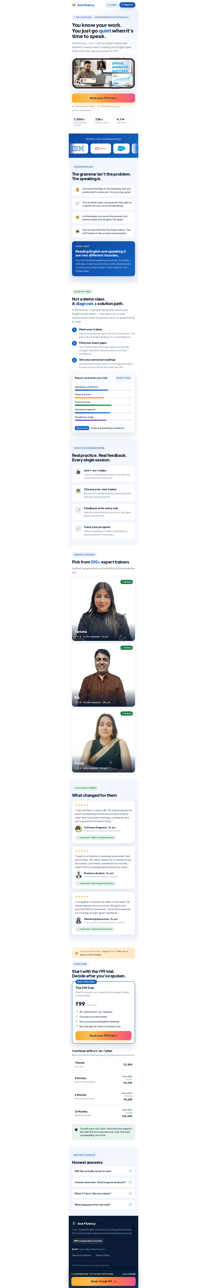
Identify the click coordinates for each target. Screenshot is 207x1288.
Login (113, 5)
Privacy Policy (103, 1255)
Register (128, 5)
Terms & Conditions (81, 1255)
